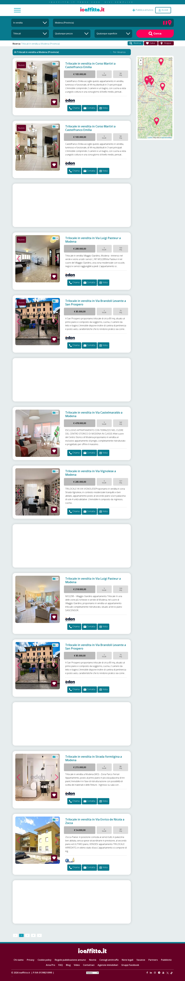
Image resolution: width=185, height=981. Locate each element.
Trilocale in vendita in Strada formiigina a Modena (93, 758)
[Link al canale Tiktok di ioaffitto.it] (171, 972)
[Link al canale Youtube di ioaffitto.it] (163, 972)
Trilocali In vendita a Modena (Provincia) (40, 43)
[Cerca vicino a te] (170, 22)
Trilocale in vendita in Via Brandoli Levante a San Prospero (95, 302)
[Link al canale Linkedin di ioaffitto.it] (151, 972)
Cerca (157, 33)
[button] (18, 84)
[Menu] (17, 10)
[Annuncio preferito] (54, 102)
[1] (72, 33)
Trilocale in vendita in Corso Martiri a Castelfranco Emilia (90, 65)
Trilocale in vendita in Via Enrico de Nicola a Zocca (94, 821)
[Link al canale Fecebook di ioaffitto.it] (147, 972)
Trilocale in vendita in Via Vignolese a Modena (90, 473)
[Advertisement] (71, 205)
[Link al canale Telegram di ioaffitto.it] (159, 972)
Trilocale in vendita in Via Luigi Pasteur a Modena (93, 239)
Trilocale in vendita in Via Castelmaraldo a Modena (93, 414)
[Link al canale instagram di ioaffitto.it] (155, 972)
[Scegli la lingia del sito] (92, 972)
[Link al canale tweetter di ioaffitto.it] (167, 972)
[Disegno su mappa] (165, 22)
